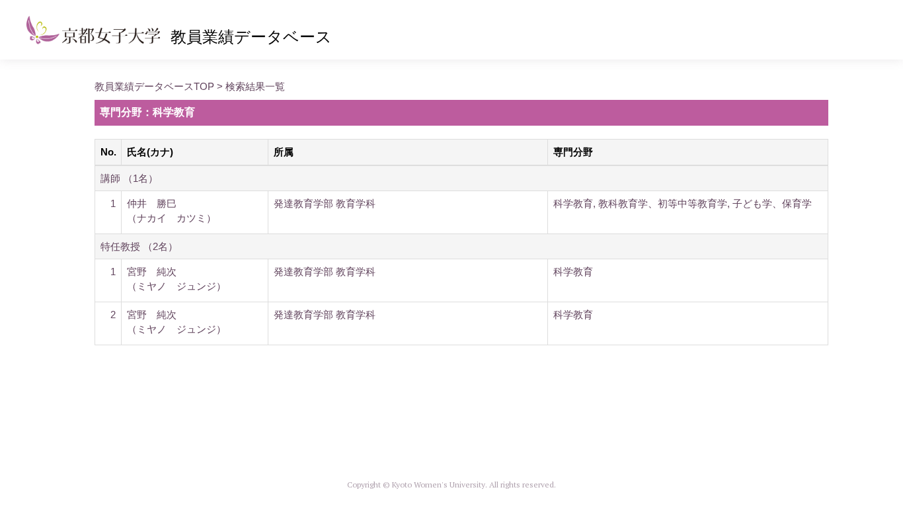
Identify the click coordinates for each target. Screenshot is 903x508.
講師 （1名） (129, 178)
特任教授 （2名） (139, 246)
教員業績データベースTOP (154, 86)
